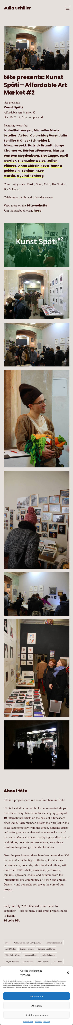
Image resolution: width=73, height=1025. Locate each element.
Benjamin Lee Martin (46, 948)
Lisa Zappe (49, 155)
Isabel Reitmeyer (18, 130)
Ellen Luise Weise (31, 160)
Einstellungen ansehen (36, 1015)
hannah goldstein (31, 955)
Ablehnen (36, 1005)
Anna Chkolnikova (33, 166)
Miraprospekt (15, 145)
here (37, 210)
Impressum (46, 1021)
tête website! (38, 205)
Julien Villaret (43, 961)
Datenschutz (38, 1021)
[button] (68, 972)
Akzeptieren (36, 996)
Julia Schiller (17, 8)
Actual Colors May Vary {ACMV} (28, 942)
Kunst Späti (13, 107)
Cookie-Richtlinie (28, 1021)
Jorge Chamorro (12, 961)
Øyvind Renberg (30, 176)
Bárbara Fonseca (37, 150)
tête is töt (12, 920)
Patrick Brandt (40, 145)
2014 (7, 942)
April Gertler (10, 948)
